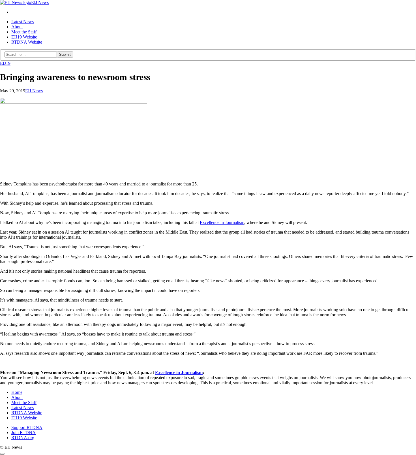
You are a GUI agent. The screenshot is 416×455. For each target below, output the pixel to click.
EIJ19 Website (24, 37)
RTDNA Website (26, 42)
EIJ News (34, 90)
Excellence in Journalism (222, 222)
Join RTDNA (23, 432)
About (17, 26)
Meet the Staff (24, 31)
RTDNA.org (22, 437)
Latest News (22, 21)
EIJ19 (5, 63)
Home (16, 392)
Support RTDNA (26, 427)
